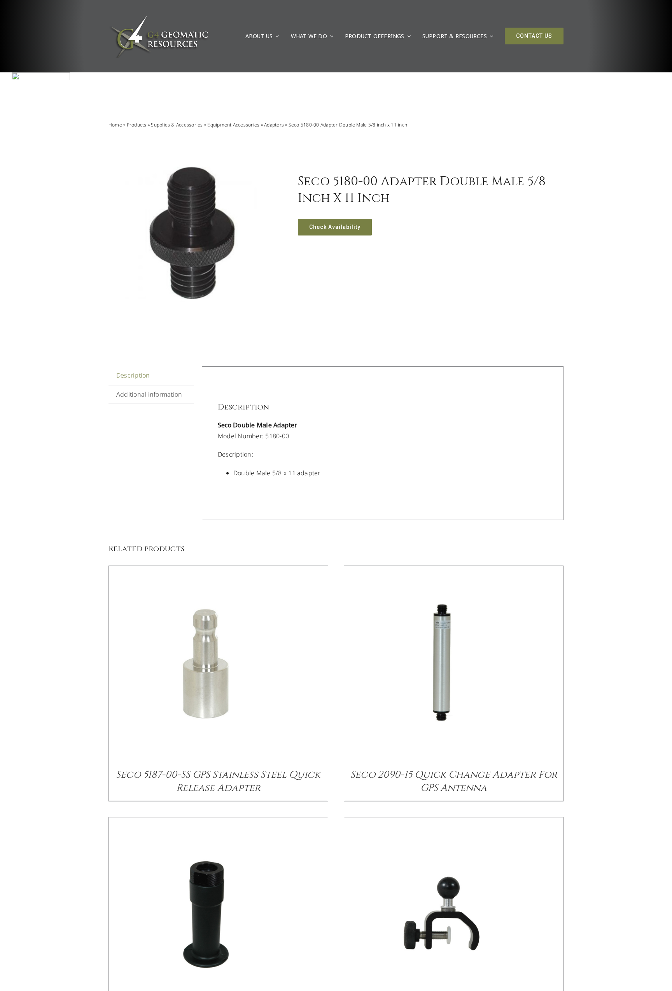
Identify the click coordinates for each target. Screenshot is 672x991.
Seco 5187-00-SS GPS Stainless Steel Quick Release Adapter (218, 781)
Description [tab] (133, 375)
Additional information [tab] (149, 394)
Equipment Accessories (233, 124)
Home (115, 124)
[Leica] (41, 75)
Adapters (274, 124)
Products (137, 124)
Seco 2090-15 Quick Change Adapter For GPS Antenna (453, 781)
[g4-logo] (158, 17)
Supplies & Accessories (177, 124)
